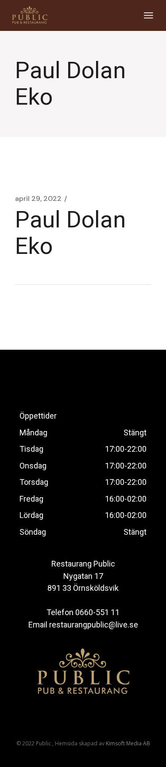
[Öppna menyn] (148, 15)
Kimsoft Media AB (128, 743)
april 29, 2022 (38, 198)
